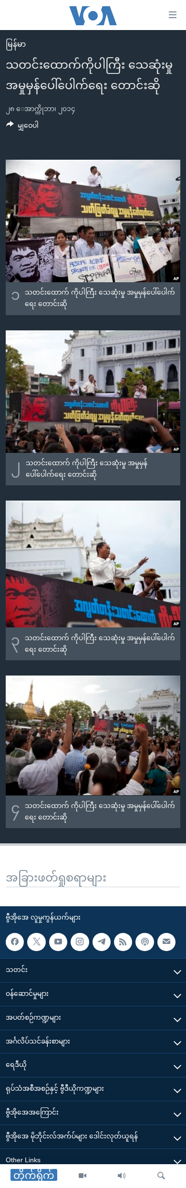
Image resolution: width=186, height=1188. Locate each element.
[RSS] (123, 942)
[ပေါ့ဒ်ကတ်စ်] (144, 942)
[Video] (82, 1176)
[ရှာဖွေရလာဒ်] (161, 1176)
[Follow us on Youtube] (58, 942)
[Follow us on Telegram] (102, 942)
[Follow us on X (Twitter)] (36, 942)
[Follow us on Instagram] (80, 942)
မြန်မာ (16, 44)
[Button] (22, 127)
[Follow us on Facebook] (15, 942)
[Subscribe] (166, 942)
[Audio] (121, 1176)
